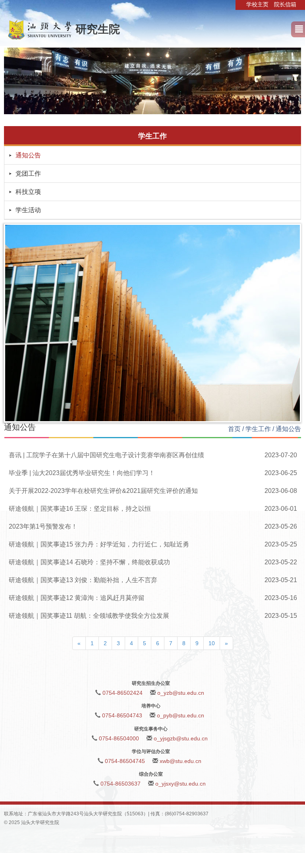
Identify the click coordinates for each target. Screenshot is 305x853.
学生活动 (28, 210)
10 (211, 643)
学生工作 (258, 429)
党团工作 (28, 173)
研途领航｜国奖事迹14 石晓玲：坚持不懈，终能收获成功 (89, 562)
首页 (234, 429)
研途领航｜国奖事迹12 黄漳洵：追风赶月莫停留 (77, 597)
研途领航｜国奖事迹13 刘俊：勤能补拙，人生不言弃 (83, 580)
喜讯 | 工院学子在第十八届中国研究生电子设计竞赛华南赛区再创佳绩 (106, 455)
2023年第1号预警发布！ (43, 526)
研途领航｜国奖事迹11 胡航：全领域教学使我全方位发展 (89, 615)
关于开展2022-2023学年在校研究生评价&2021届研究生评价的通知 (103, 490)
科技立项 (28, 191)
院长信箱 (285, 4)
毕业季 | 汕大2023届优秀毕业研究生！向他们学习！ (82, 473)
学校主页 (257, 4)
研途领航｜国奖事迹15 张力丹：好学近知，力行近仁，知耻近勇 (99, 544)
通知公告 (28, 155)
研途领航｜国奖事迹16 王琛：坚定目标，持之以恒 (80, 508)
